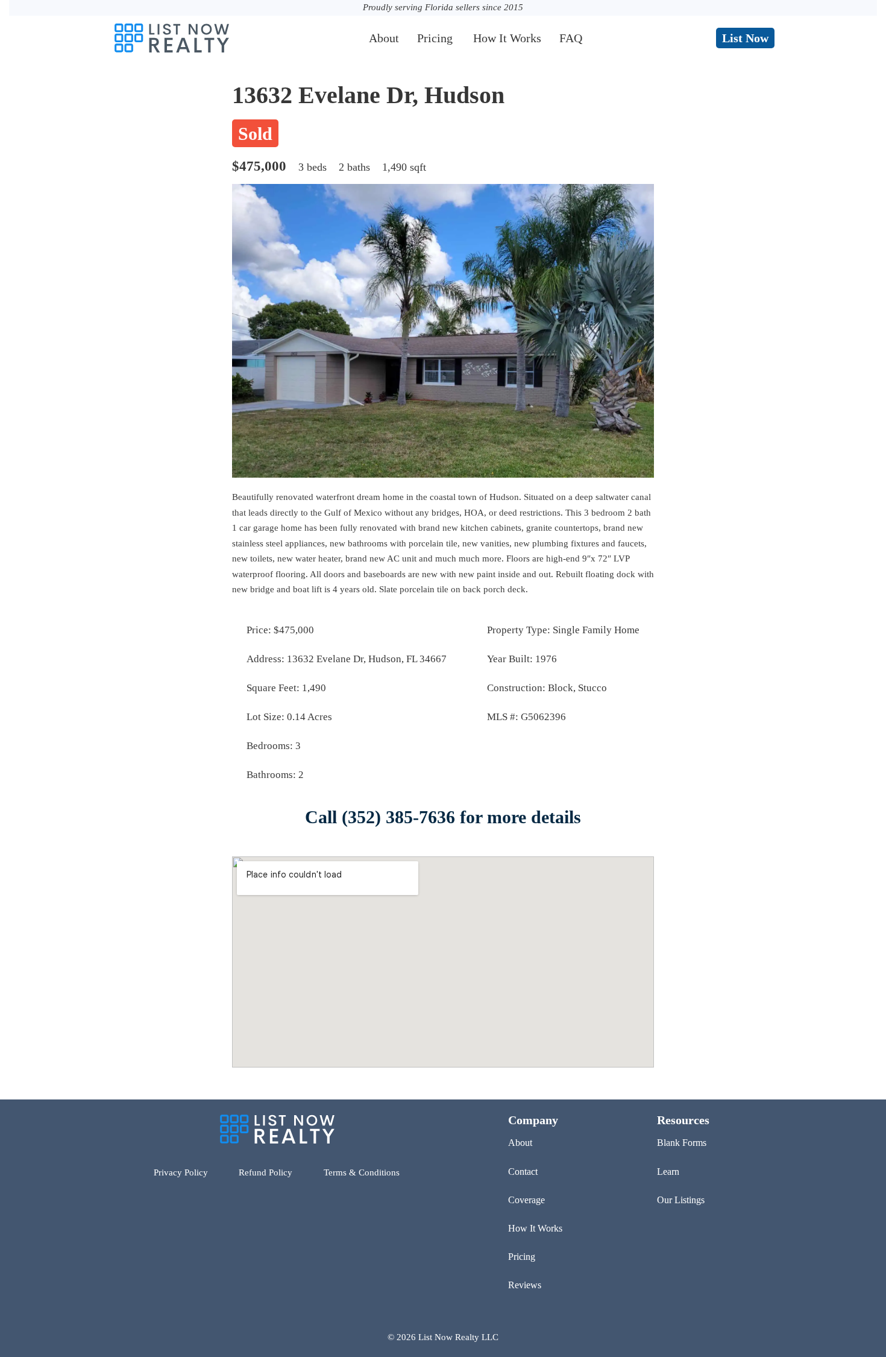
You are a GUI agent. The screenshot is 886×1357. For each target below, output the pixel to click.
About (384, 38)
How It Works (507, 38)
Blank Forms (681, 1142)
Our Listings (681, 1200)
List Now (745, 38)
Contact (523, 1171)
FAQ (570, 38)
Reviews (524, 1285)
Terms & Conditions (362, 1172)
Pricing (435, 38)
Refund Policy (265, 1172)
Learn (668, 1171)
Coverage (526, 1200)
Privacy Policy (181, 1172)
